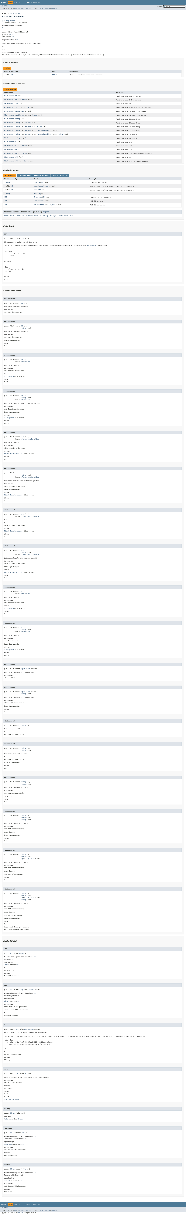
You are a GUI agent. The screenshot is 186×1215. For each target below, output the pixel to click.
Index (35, 2)
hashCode (37, 216)
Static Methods (24, 176)
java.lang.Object (8, 21)
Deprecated (27, 2)
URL (16, 149)
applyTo (37, 182)
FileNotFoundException (30, 439)
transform (38, 197)
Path (16, 157)
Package (4, 2)
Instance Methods (41, 176)
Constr (22, 8)
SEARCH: (160, 6)
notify (45, 216)
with (36, 201)
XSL (3, 28)
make (36, 186)
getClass (29, 216)
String (24, 99)
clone (6, 216)
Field (16, 8)
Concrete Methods (59, 176)
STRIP (54, 74)
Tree (20, 2)
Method (28, 8)
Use (15, 2)
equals (12, 216)
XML (16, 96)
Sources (28, 122)
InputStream (19, 111)
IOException (25, 362)
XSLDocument (9, 96)
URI (16, 142)
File (16, 103)
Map (38, 130)
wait (61, 216)
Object (11, 34)
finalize (20, 216)
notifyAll (54, 216)
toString (37, 193)
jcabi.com (20, 1212)
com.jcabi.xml (15, 13)
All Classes (5, 6)
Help (40, 2)
